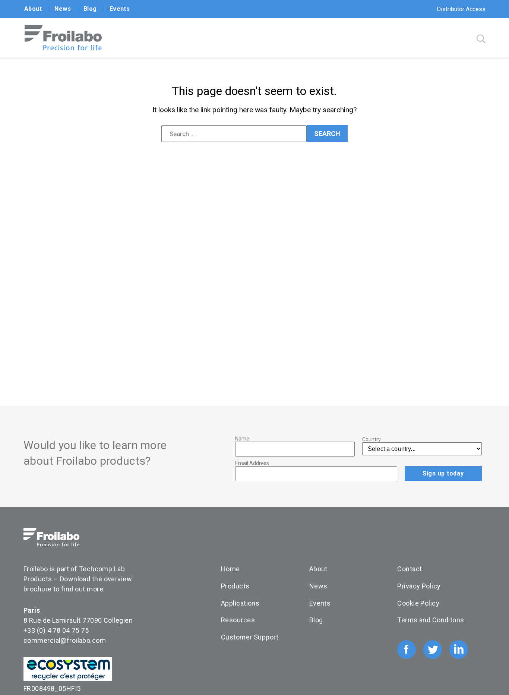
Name (242, 439)
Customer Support (249, 637)
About (33, 8)
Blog (90, 8)
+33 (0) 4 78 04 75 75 (56, 630)
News (62, 8)
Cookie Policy (418, 603)
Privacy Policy (418, 586)
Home (230, 569)
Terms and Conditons (430, 620)
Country (371, 439)
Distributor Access (461, 9)
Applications (240, 603)
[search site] (481, 39)
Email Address (252, 463)
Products (235, 586)
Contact (409, 569)
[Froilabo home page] (63, 48)
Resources (238, 620)
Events (120, 8)
